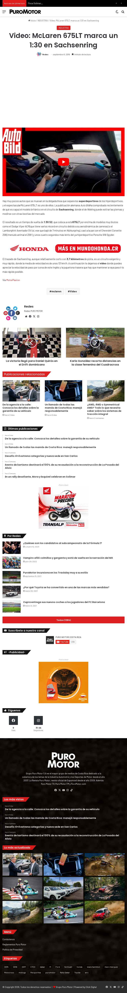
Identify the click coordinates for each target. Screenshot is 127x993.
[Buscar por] (123, 13)
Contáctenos (8, 939)
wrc (86, 972)
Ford (58, 967)
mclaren (56, 291)
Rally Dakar (65, 972)
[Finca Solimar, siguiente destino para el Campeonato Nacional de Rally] (105, 912)
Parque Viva (35, 972)
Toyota (77, 972)
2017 (24, 967)
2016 (15, 967)
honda (79, 967)
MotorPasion (13, 280)
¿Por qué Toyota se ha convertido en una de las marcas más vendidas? (66, 587)
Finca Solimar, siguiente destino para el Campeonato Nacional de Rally (61, 3)
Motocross (9, 972)
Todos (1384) (63, 620)
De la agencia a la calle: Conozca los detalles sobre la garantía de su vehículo (20, 408)
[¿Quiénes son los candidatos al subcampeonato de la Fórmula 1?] (11, 547)
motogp (22, 972)
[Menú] (4, 13)
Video (73, 291)
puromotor (50, 972)
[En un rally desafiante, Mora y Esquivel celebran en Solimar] (105, 888)
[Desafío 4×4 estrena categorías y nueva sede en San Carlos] (105, 864)
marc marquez (111, 967)
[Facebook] (30, 316)
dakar (42, 967)
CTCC (32, 967)
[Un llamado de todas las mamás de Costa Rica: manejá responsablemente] (63, 390)
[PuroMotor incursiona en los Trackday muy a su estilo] (11, 577)
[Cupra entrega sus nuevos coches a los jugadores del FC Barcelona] (11, 606)
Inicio (33, 20)
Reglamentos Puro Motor (14, 944)
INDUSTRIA (43, 20)
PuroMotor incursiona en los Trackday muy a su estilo (55, 572)
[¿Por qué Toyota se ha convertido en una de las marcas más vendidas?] (11, 592)
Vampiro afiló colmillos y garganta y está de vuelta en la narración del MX (68, 558)
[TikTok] (71, 790)
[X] (34, 316)
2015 (6, 967)
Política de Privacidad (12, 949)
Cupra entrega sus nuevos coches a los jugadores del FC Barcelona (64, 602)
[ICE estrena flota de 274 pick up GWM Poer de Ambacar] (64, 888)
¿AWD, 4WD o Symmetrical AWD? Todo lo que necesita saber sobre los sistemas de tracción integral (104, 409)
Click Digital (91, 987)
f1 (50, 967)
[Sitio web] (26, 316)
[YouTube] (63, 790)
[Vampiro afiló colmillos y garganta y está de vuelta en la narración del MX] (11, 562)
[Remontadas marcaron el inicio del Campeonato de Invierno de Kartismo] (64, 912)
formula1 (68, 967)
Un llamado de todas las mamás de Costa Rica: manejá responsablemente (63, 408)
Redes (45, 54)
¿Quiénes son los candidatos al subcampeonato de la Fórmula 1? (62, 543)
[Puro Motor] (25, 11)
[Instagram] (38, 316)
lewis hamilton (93, 967)
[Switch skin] (117, 13)
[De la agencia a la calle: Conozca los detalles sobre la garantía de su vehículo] (21, 390)
